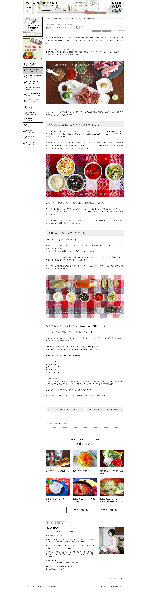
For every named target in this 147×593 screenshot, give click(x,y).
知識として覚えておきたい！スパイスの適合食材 (103, 410)
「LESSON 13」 (51, 131)
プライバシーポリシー (29, 586)
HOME (49, 18)
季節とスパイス (106, 31)
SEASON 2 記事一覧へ (109, 510)
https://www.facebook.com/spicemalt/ (60, 566)
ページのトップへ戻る (116, 579)
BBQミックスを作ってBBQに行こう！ (66, 410)
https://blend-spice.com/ (56, 569)
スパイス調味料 (97, 31)
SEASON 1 (74, 18)
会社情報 (54, 586)
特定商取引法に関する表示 (43, 586)
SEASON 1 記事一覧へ (80, 510)
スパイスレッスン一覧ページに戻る (62, 423)
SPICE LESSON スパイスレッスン (61, 18)
